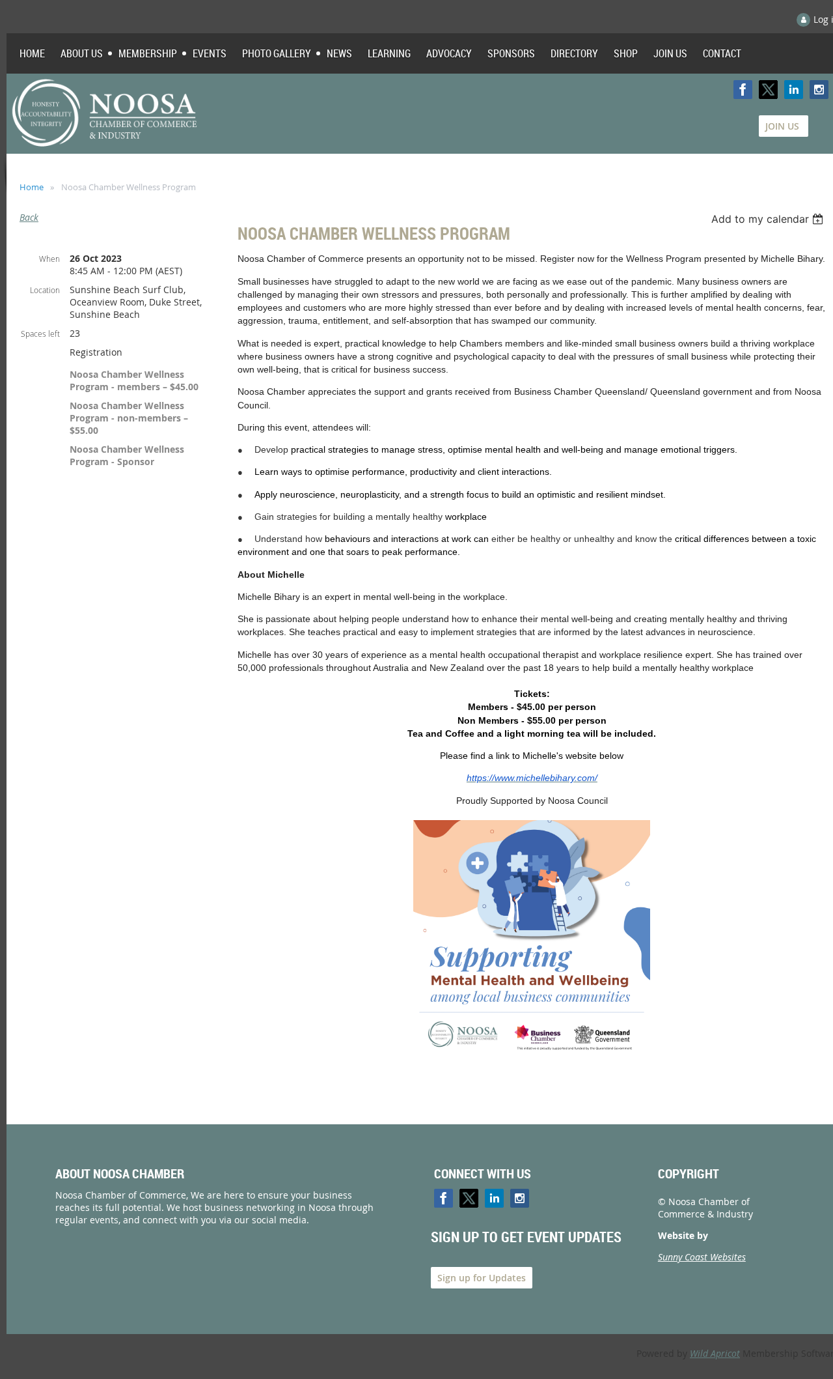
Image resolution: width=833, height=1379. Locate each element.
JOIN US (783, 126)
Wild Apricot (715, 1353)
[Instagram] (819, 89)
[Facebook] (742, 89)
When (49, 258)
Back (29, 217)
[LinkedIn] (793, 89)
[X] (768, 89)
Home (32, 187)
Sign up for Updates (481, 1278)
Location (45, 290)
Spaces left (40, 333)
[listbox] (768, 219)
